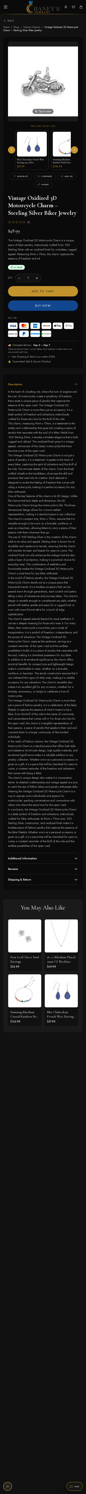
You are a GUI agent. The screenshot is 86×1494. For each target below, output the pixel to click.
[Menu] (5, 7)
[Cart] (81, 7)
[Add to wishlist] (35, 934)
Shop (16, 27)
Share (45, 184)
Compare (46, 176)
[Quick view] (35, 925)
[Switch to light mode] (7, 1486)
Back (11, 20)
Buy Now (43, 306)
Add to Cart (43, 291)
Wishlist (23, 176)
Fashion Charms (31, 27)
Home (6, 27)
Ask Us (69, 176)
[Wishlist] (73, 7)
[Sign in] (66, 7)
